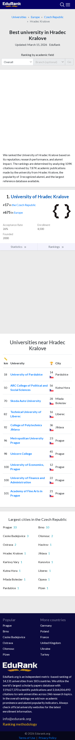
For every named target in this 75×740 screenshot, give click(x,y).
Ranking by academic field (37, 54)
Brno (6, 631)
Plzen (6, 654)
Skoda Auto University (25, 400)
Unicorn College (21, 453)
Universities (18, 17)
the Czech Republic (24, 205)
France (44, 637)
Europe (35, 17)
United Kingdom (50, 642)
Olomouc (8, 648)
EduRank (54, 44)
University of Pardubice (26, 374)
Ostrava (8, 642)
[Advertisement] (37, 112)
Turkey (44, 654)
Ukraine (45, 648)
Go (69, 61)
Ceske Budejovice (14, 637)
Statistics (17, 246)
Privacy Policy (47, 737)
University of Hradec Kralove (37, 196)
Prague (7, 625)
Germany (46, 625)
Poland (44, 631)
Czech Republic (54, 17)
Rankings (54, 246)
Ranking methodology (20, 724)
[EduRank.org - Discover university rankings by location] (12, 4)
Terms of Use (27, 737)
